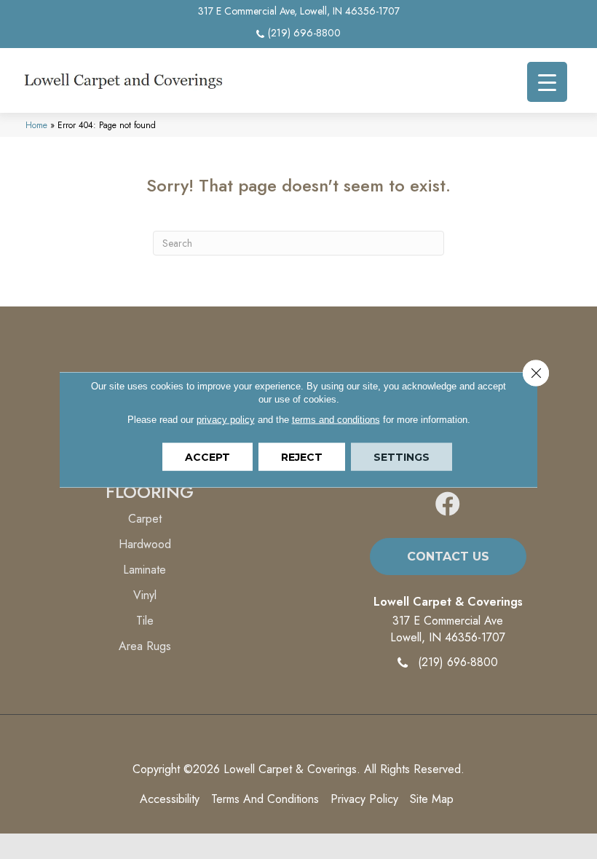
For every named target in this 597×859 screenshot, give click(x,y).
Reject (302, 457)
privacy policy (226, 419)
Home (36, 125)
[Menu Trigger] (547, 82)
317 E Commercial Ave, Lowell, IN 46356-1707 (299, 11)
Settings (401, 457)
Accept (207, 457)
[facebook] (447, 505)
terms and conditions (336, 419)
